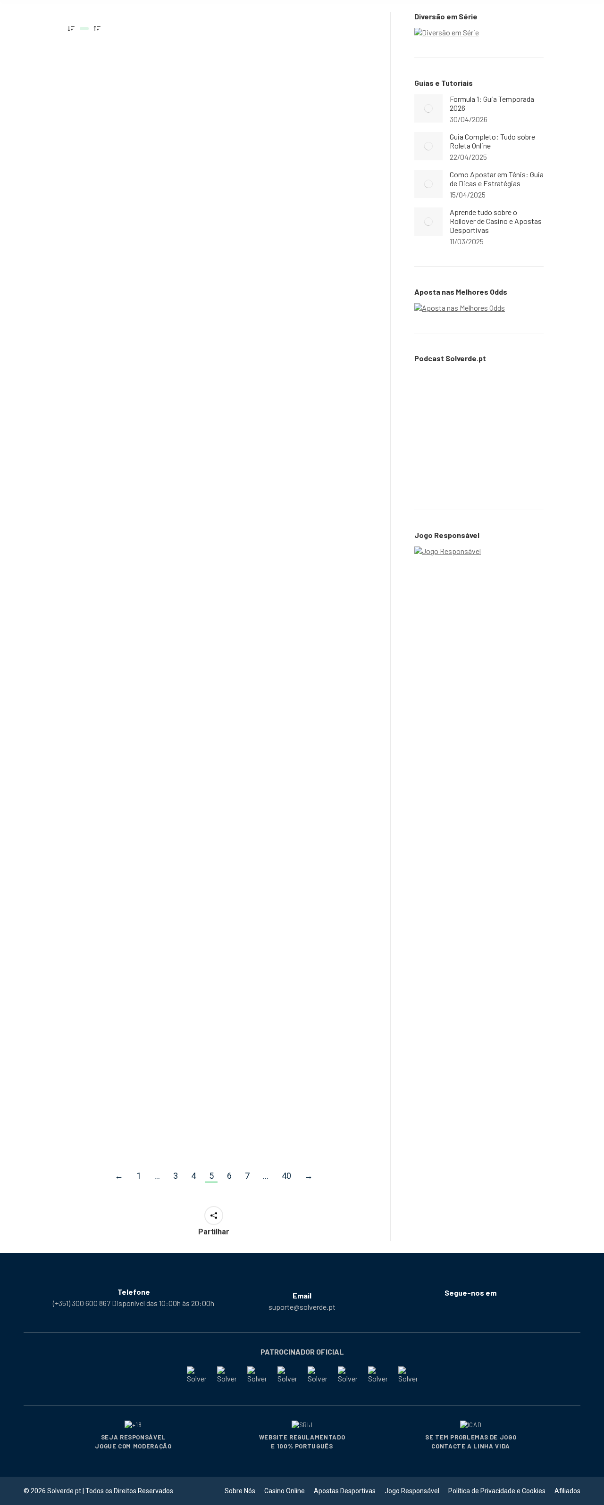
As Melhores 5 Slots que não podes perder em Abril (130, 380)
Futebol (150, 186)
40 (286, 1176)
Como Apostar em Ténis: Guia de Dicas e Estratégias (497, 179)
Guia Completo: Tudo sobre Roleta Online (492, 141)
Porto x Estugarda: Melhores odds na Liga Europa (282, 821)
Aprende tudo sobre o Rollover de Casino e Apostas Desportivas (496, 220)
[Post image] (428, 108)
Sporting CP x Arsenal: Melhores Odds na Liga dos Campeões (292, 161)
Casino (85, 399)
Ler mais (88, 246)
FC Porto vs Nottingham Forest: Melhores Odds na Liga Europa (128, 161)
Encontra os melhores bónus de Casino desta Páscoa (122, 611)
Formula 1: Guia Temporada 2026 (492, 103)
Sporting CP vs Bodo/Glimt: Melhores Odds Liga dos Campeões (292, 1042)
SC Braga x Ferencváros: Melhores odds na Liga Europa (124, 1042)
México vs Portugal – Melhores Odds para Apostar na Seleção (278, 611)
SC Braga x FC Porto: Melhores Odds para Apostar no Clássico (117, 821)
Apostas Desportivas (105, 186)
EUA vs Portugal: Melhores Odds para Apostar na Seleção (289, 381)
